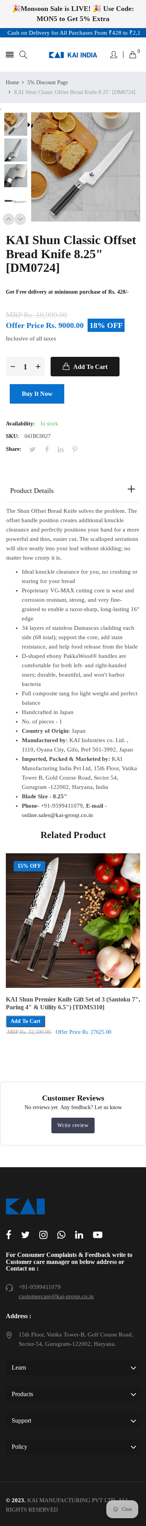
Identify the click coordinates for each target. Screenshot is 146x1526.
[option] (18, 125)
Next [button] (20, 219)
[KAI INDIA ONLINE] (73, 54)
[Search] (23, 55)
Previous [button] (8, 219)
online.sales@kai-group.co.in (57, 815)
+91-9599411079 (40, 1287)
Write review (72, 1125)
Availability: (20, 424)
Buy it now (37, 393)
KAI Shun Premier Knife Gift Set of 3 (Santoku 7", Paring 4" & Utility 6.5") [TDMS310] (73, 1003)
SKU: (12, 436)
